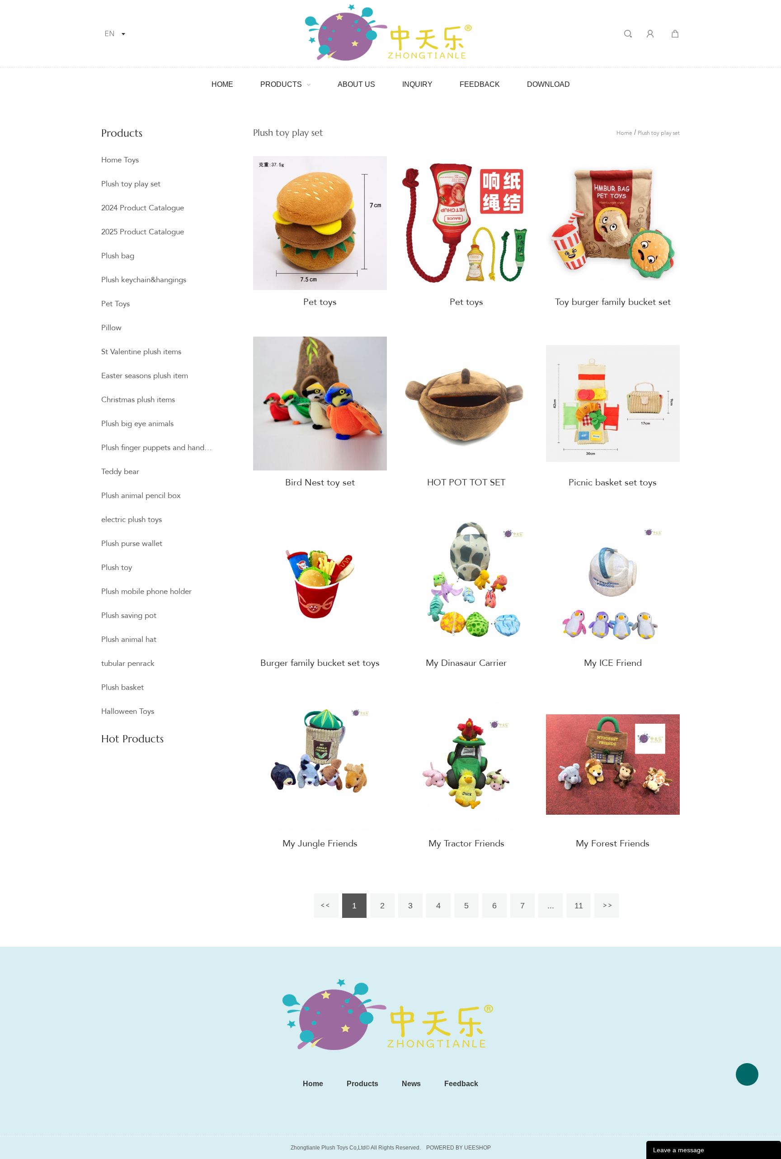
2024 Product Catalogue (142, 208)
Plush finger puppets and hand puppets (156, 447)
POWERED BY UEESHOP (458, 1148)
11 (578, 905)
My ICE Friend (613, 663)
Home (222, 84)
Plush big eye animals (137, 423)
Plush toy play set (130, 184)
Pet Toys (115, 304)
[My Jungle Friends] (320, 764)
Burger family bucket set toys (320, 663)
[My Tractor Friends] (466, 764)
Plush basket (122, 687)
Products (281, 84)
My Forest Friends (612, 843)
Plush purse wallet (131, 543)
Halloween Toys (127, 711)
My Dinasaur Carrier (466, 663)
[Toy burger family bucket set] (613, 223)
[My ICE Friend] (613, 584)
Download (548, 84)
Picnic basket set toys (613, 482)
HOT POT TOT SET (466, 482)
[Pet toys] (320, 223)
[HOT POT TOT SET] (466, 403)
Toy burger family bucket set (613, 302)
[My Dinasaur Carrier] (466, 584)
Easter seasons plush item (144, 375)
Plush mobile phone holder (146, 591)
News (411, 1084)
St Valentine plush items (141, 352)
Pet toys (320, 302)
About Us (356, 84)
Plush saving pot (128, 615)
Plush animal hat (128, 639)
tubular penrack (128, 663)
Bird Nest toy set (320, 482)
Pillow (111, 328)
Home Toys (120, 160)
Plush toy (116, 567)
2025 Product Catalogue (142, 232)
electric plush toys (131, 519)
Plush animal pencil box (141, 495)
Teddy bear (120, 471)
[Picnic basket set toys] (613, 403)
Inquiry (417, 84)
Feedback (480, 84)
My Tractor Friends (466, 843)
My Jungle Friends (320, 843)
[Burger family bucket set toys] (320, 584)
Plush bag (117, 256)
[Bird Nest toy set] (320, 403)
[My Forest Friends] (613, 764)
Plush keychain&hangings (143, 280)
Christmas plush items (138, 399)
